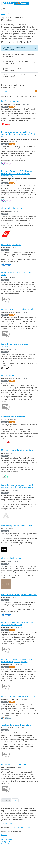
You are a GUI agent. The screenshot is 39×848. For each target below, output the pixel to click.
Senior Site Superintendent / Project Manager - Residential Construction (17, 486)
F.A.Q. (3, 837)
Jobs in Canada (6, 824)
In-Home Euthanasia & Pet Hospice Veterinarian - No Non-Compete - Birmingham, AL (16, 173)
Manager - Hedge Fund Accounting (17, 450)
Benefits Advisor (8, 375)
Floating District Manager (12, 558)
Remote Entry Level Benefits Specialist (18, 309)
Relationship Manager (11, 244)
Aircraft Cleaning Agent (11, 208)
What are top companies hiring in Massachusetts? (15, 69)
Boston (4, 91)
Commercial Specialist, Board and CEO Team (18, 273)
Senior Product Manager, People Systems (19, 594)
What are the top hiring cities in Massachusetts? (14, 76)
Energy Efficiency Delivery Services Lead (18, 696)
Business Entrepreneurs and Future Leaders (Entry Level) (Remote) (17, 660)
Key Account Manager (11, 101)
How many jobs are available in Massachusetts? (14, 48)
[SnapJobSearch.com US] (15, 3)
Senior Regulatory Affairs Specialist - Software (17, 345)
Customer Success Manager (13, 764)
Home (3, 14)
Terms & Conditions (8, 839)
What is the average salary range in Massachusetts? (15, 62)
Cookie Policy (6, 844)
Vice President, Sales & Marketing (16, 725)
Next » (15, 800)
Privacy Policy (6, 842)
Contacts (4, 835)
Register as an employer (21, 827)
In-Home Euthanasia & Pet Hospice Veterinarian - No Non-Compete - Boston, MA (19, 134)
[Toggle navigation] (3, 8)
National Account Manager (13, 416)
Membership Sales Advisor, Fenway (16, 525)
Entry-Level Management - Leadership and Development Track (18, 623)
